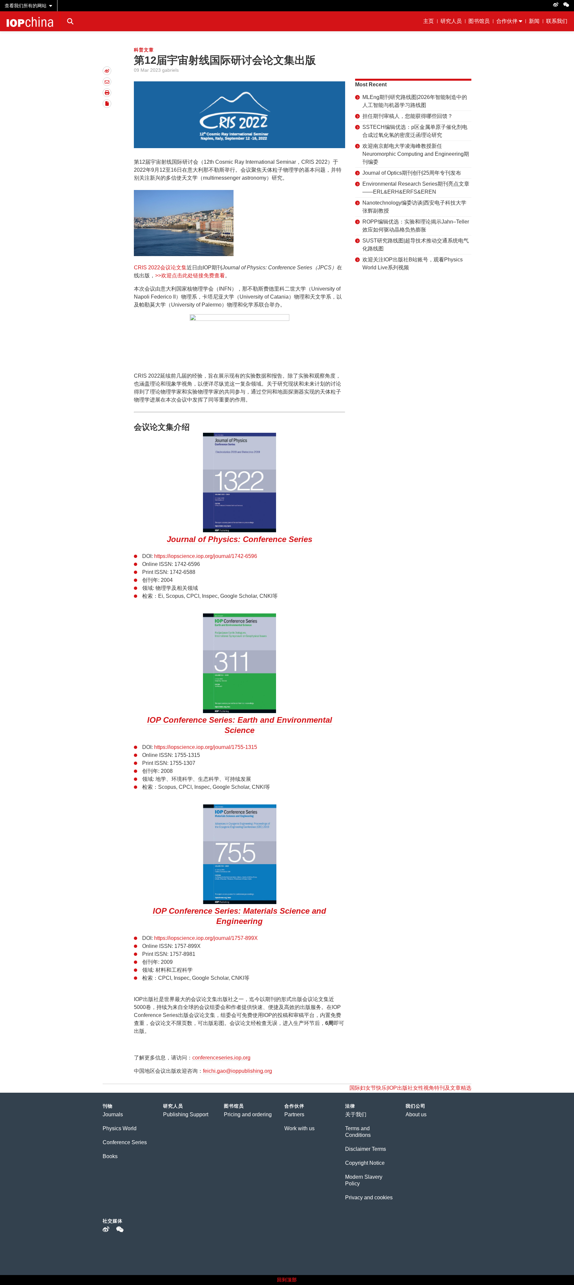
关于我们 (355, 1114)
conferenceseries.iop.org (221, 1057)
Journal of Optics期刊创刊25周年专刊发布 (411, 173)
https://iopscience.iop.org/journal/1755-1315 (205, 747)
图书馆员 (479, 21)
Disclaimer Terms (365, 1149)
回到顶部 (287, 1279)
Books (110, 1156)
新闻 (534, 21)
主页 (428, 21)
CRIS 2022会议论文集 (160, 267)
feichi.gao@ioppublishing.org (237, 1071)
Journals (113, 1114)
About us (416, 1114)
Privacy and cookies (369, 1197)
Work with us (299, 1128)
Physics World (120, 1128)
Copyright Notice (365, 1163)
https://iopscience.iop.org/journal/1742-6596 (205, 556)
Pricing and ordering (248, 1114)
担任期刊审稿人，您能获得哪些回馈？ (407, 116)
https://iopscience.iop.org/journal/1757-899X (205, 938)
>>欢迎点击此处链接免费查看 (190, 275)
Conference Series (125, 1142)
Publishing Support (185, 1114)
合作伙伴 (507, 21)
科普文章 (144, 49)
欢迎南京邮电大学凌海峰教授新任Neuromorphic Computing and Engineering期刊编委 (415, 154)
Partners (294, 1114)
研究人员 (451, 21)
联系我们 (556, 21)
